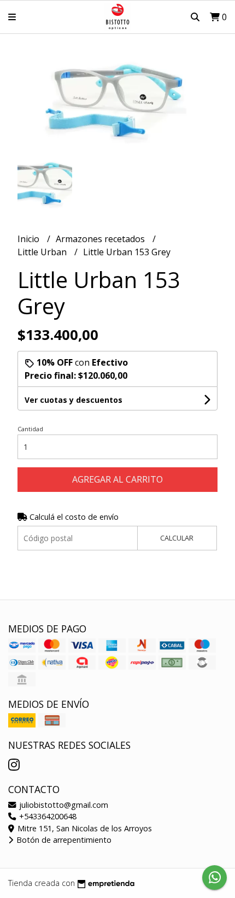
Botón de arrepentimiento (62, 840)
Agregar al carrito (117, 479)
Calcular (176, 538)
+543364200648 (47, 816)
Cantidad (30, 429)
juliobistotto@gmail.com (62, 805)
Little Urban (43, 252)
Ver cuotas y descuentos (73, 400)
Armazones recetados (101, 239)
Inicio (29, 239)
